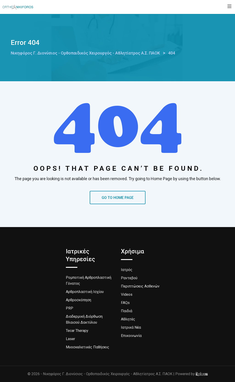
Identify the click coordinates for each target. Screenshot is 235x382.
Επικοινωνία (131, 335)
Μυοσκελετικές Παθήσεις (87, 347)
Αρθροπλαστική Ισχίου (85, 292)
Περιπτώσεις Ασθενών (140, 286)
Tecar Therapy (77, 330)
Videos (126, 294)
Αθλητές (128, 319)
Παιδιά (126, 311)
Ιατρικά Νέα (131, 327)
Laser (70, 339)
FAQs (125, 303)
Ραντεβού (129, 278)
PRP (69, 308)
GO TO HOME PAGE (118, 197)
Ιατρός (126, 270)
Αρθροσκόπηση (78, 300)
